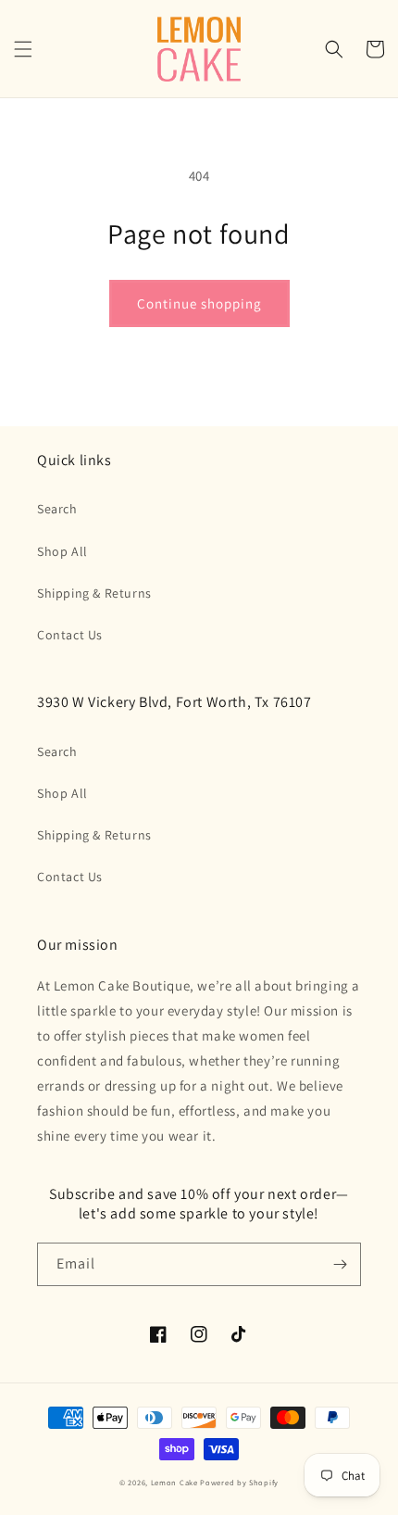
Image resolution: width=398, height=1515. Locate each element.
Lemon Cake (174, 1482)
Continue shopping (199, 303)
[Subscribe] (339, 1264)
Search (57, 508)
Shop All (62, 551)
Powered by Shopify (239, 1482)
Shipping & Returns (94, 593)
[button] (23, 49)
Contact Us (70, 634)
